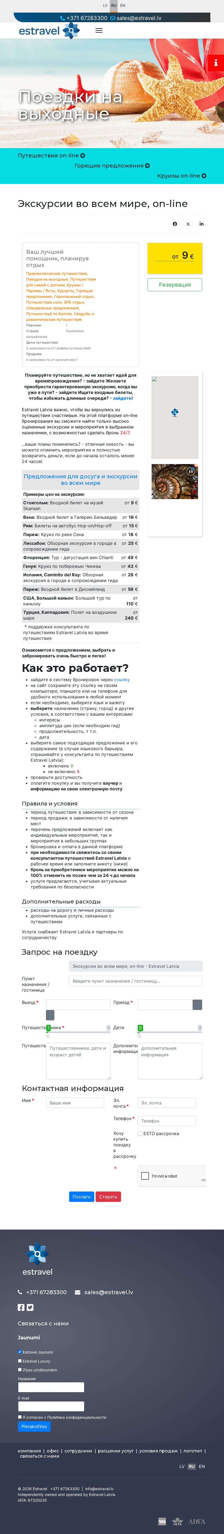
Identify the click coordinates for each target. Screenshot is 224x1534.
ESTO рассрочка (161, 1133)
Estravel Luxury (36, 1361)
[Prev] (156, 495)
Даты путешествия (42, 342)
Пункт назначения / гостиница (35, 984)
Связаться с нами (43, 1323)
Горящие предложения (110, 165)
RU (113, 5)
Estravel (40, 1488)
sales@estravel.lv (139, 18)
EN (122, 5)
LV (105, 5)
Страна (32, 331)
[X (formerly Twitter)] (188, 223)
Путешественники (32, 1027)
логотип (193, 1451)
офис (53, 1451)
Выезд (30, 1002)
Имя (28, 1100)
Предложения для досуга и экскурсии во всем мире (80, 479)
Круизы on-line (179, 175)
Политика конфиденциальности (76, 1417)
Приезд (123, 1002)
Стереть (108, 1196)
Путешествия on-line (49, 155)
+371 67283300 (87, 18)
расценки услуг (116, 1451)
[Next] (194, 495)
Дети (118, 1027)
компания (29, 1451)
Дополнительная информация (123, 1048)
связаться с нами (40, 1456)
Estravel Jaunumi (38, 1352)
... (50, 1015)
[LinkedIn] (201, 223)
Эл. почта (121, 1103)
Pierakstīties (34, 1426)
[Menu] (99, 30)
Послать (82, 1196)
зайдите (122, 398)
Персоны (33, 325)
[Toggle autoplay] (190, 471)
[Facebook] (174, 223)
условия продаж (158, 1451)
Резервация (175, 284)
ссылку (122, 679)
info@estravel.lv (99, 1488)
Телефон (123, 1118)
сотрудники (78, 1451)
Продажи (34, 354)
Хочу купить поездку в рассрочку (123, 1144)
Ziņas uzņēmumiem (40, 1370)
